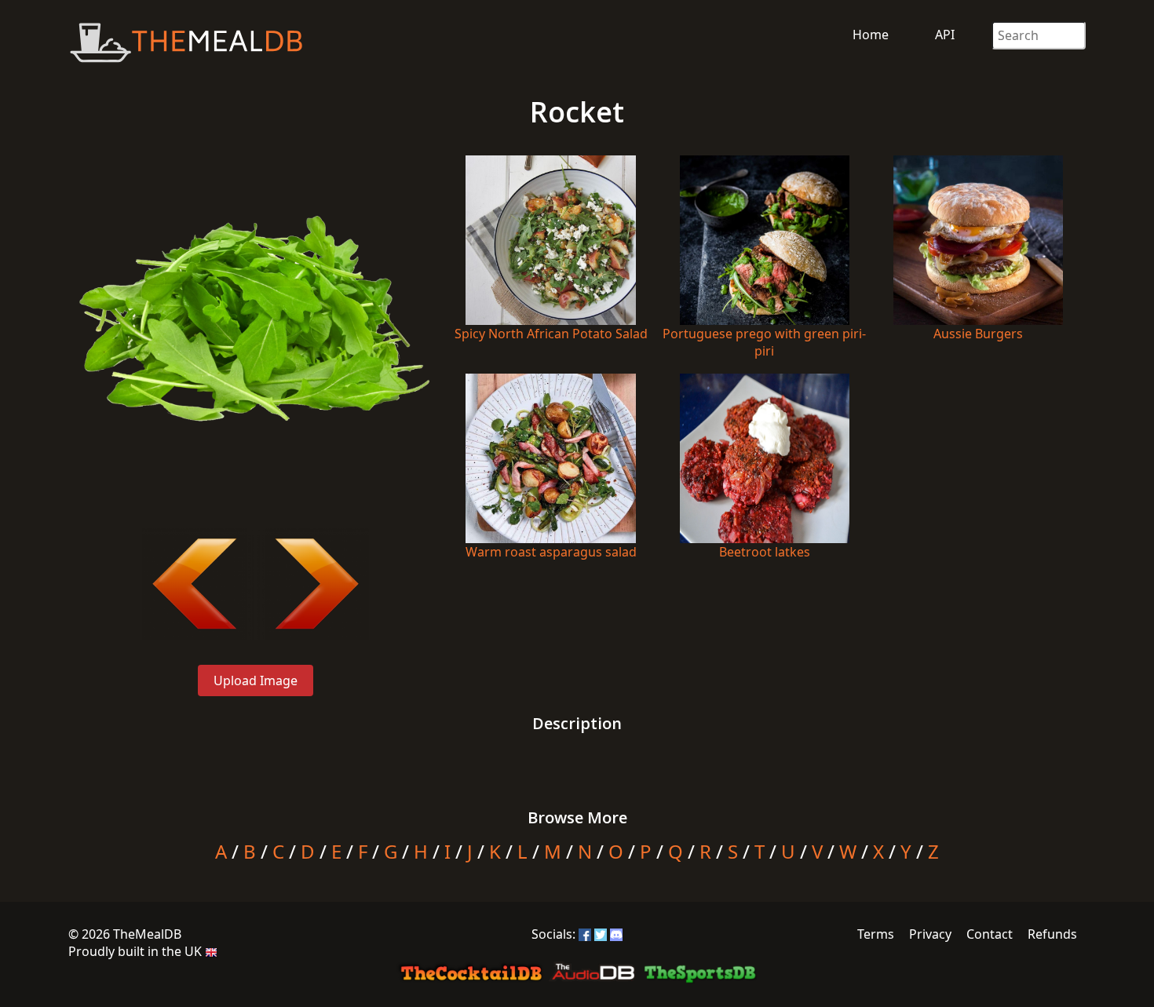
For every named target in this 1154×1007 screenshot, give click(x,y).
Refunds (1052, 934)
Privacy (930, 934)
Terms (875, 934)
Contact (989, 934)
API (945, 34)
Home (871, 34)
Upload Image (256, 680)
